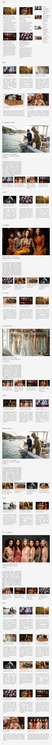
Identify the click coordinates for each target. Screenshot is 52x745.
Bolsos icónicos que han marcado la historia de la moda (8, 42)
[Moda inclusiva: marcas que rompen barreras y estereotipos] (26, 10)
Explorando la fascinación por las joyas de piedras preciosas (24, 43)
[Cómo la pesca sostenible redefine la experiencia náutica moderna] (38, 27)
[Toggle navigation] (3, 2)
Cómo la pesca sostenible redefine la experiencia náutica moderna (46, 31)
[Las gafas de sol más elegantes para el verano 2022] (38, 38)
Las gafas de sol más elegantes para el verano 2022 (46, 39)
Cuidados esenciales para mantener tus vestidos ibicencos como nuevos (41, 76)
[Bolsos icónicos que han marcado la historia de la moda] (9, 36)
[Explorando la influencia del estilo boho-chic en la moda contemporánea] (9, 10)
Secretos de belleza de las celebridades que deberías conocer (19, 185)
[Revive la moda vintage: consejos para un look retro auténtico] (38, 99)
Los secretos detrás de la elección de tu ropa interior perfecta (44, 491)
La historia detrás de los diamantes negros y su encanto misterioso (8, 206)
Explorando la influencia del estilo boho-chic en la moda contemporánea (9, 18)
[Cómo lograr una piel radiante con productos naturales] (9, 403)
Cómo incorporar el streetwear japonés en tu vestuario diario (46, 10)
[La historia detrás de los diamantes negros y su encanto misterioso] (9, 199)
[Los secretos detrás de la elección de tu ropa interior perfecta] (13, 99)
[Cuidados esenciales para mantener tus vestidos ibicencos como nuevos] (42, 70)
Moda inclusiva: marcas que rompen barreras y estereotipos (25, 18)
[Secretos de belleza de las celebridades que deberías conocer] (19, 180)
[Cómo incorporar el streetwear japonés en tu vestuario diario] (38, 8)
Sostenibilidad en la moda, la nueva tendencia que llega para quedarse (46, 20)
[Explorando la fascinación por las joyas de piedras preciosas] (26, 36)
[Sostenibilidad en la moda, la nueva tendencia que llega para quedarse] (38, 17)
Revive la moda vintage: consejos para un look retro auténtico (31, 186)
